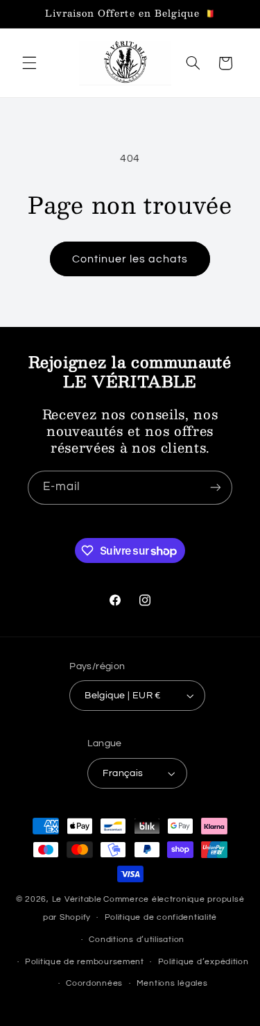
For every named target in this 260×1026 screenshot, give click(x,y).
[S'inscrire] (216, 488)
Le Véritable (77, 899)
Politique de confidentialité (161, 917)
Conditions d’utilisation (136, 939)
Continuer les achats (130, 258)
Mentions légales (172, 983)
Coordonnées (94, 983)
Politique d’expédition (203, 962)
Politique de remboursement (84, 962)
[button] (29, 63)
